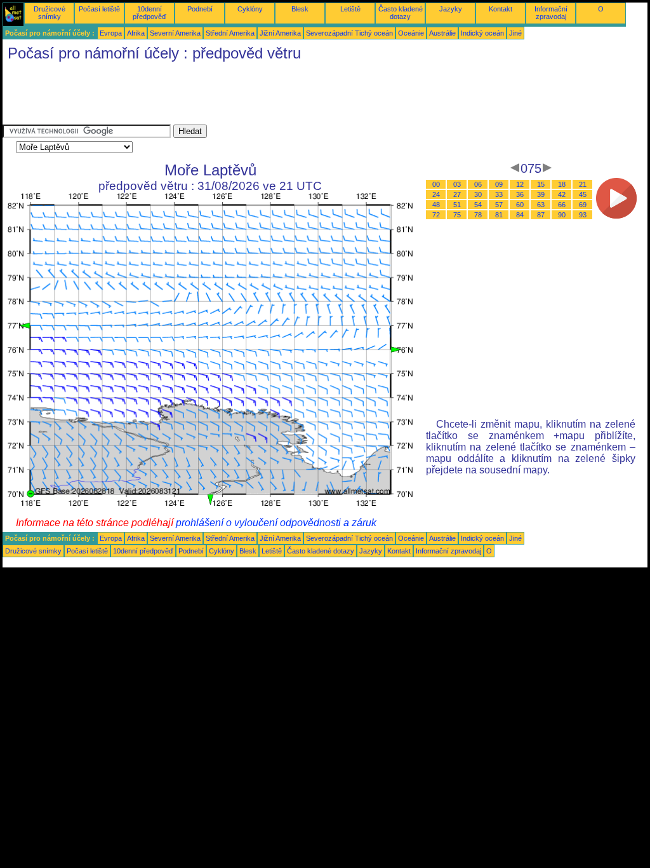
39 (541, 194)
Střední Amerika (230, 33)
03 (457, 184)
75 (457, 215)
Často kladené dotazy (400, 12)
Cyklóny (250, 9)
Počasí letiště (99, 9)
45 (583, 194)
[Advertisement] (234, 96)
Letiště (350, 9)
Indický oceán (482, 33)
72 (436, 215)
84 (520, 215)
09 (499, 184)
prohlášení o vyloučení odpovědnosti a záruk (276, 522)
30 (478, 194)
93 (583, 215)
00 (436, 184)
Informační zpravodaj (550, 12)
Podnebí (200, 9)
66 (562, 204)
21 (583, 184)
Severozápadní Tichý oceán (349, 33)
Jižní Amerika (280, 33)
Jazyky (450, 9)
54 (478, 204)
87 (541, 215)
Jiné (515, 33)
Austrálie (442, 33)
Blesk (299, 9)
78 (478, 215)
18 (562, 184)
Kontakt (500, 9)
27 (457, 194)
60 (520, 204)
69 (583, 204)
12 (520, 184)
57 (499, 204)
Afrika (136, 33)
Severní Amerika (175, 33)
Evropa (111, 33)
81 (499, 215)
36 (520, 194)
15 (541, 184)
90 (562, 215)
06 (478, 184)
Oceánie (411, 33)
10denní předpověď (149, 12)
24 (436, 194)
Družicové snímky (49, 12)
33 (499, 194)
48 (436, 204)
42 (562, 194)
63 (541, 204)
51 (457, 204)
